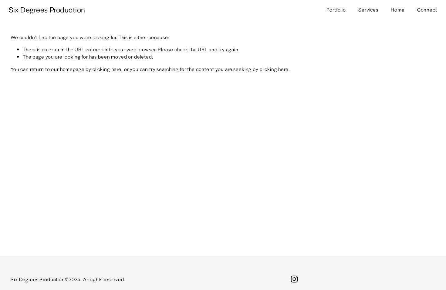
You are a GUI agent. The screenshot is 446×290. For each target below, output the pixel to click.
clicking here (107, 69)
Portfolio (336, 9)
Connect (427, 9)
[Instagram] (294, 279)
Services (368, 9)
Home (397, 9)
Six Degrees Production (47, 9)
